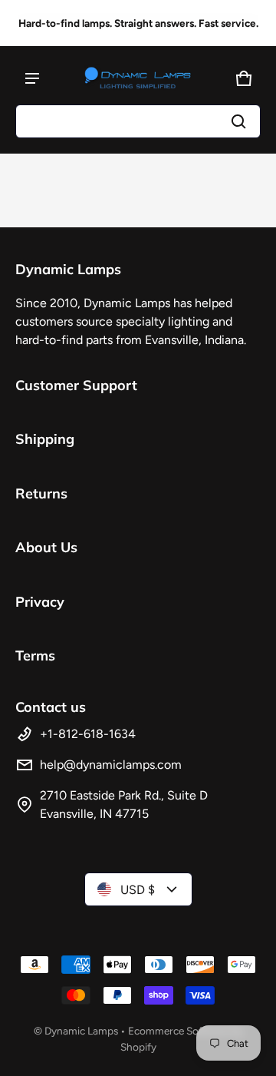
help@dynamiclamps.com (111, 764)
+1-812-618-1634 (88, 734)
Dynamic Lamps (81, 1031)
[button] (138, 121)
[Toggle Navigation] (32, 78)
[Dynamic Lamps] (138, 78)
